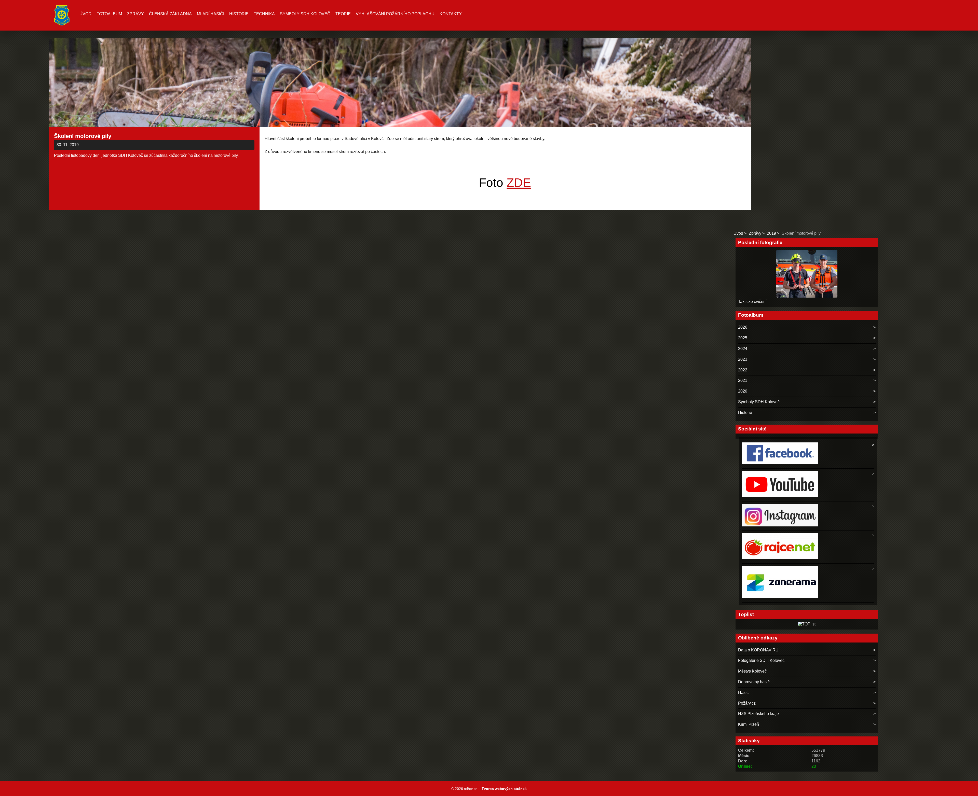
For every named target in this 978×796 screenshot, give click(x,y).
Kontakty (451, 14)
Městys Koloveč (752, 671)
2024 (742, 348)
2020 (742, 391)
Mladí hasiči (210, 14)
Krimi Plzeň (748, 724)
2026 (742, 327)
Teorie (343, 14)
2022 (742, 370)
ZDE (519, 182)
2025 (742, 338)
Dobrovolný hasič (754, 682)
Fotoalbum (109, 14)
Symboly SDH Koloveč (305, 14)
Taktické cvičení (752, 301)
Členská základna (170, 14)
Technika (264, 14)
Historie (239, 14)
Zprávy (135, 14)
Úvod (85, 14)
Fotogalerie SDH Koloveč (761, 660)
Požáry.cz (747, 703)
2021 (742, 380)
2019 (771, 233)
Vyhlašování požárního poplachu (395, 14)
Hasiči (744, 692)
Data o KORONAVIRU (758, 650)
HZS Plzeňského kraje (758, 713)
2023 (742, 359)
